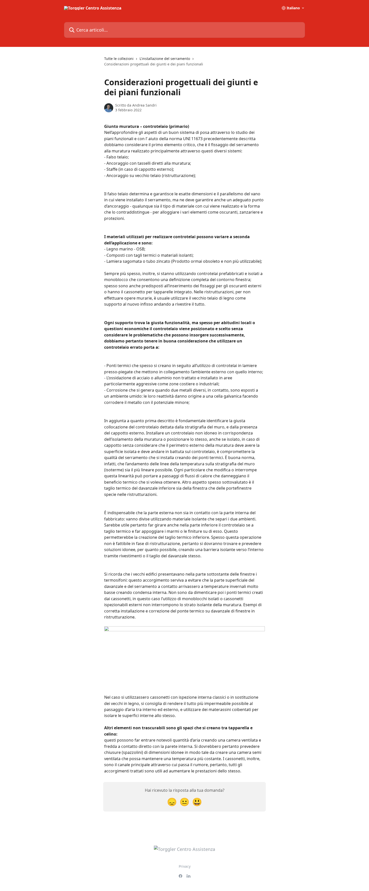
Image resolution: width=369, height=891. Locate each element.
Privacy (185, 866)
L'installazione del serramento (165, 58)
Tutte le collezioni (119, 58)
